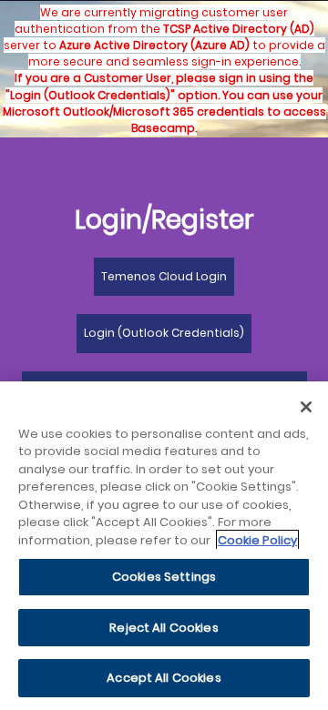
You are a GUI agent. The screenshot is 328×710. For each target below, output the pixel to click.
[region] (164, 545)
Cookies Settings (164, 576)
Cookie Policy (257, 540)
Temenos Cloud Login (164, 276)
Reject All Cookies (163, 627)
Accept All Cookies (163, 677)
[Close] (306, 407)
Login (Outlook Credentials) (164, 332)
